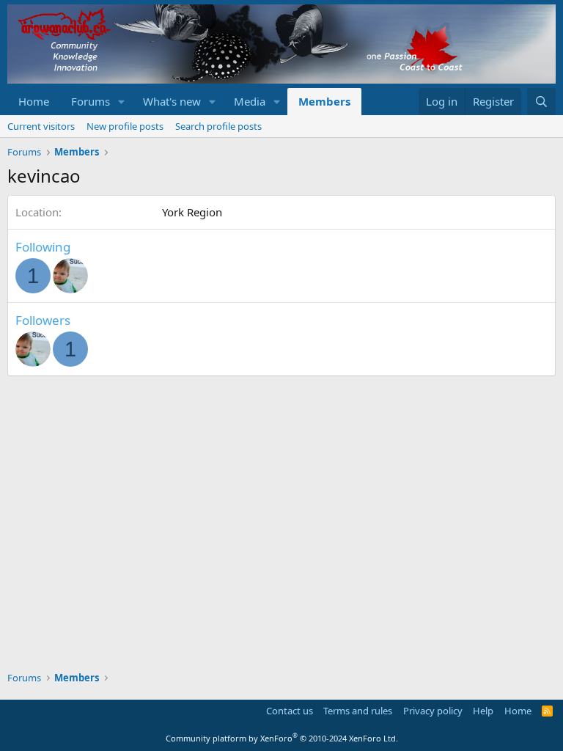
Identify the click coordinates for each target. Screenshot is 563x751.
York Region (192, 212)
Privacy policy (433, 710)
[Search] (541, 101)
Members (324, 101)
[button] (121, 101)
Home (33, 101)
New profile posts (125, 126)
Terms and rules (357, 710)
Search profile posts (218, 126)
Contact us (289, 710)
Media (249, 101)
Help (483, 710)
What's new (172, 101)
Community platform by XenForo (282, 738)
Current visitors (41, 126)
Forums (90, 101)
